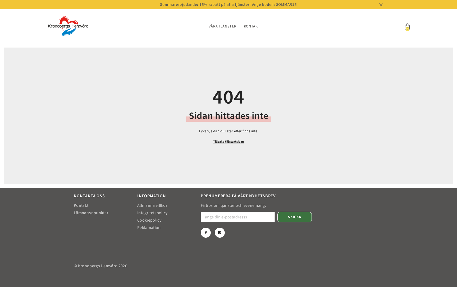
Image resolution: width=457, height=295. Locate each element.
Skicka (294, 217)
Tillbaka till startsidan (228, 141)
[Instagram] (220, 233)
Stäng (381, 4)
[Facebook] (206, 233)
